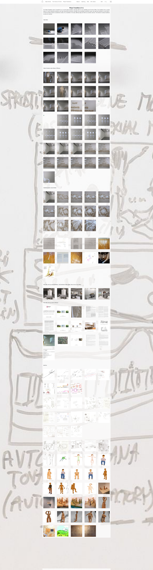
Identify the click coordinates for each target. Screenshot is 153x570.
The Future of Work (57, 1)
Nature (78, 1)
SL (110, 1)
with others (93, 1)
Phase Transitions (67, 1)
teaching (83, 1)
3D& (88, 1)
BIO (102, 1)
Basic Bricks (48, 1)
